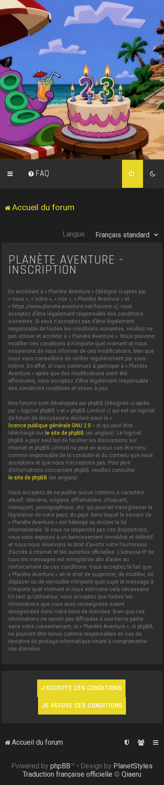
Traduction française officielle (67, 774)
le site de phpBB (64, 433)
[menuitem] (38, 174)
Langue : (75, 234)
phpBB (60, 766)
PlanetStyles (133, 766)
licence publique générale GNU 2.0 (49, 425)
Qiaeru (131, 774)
